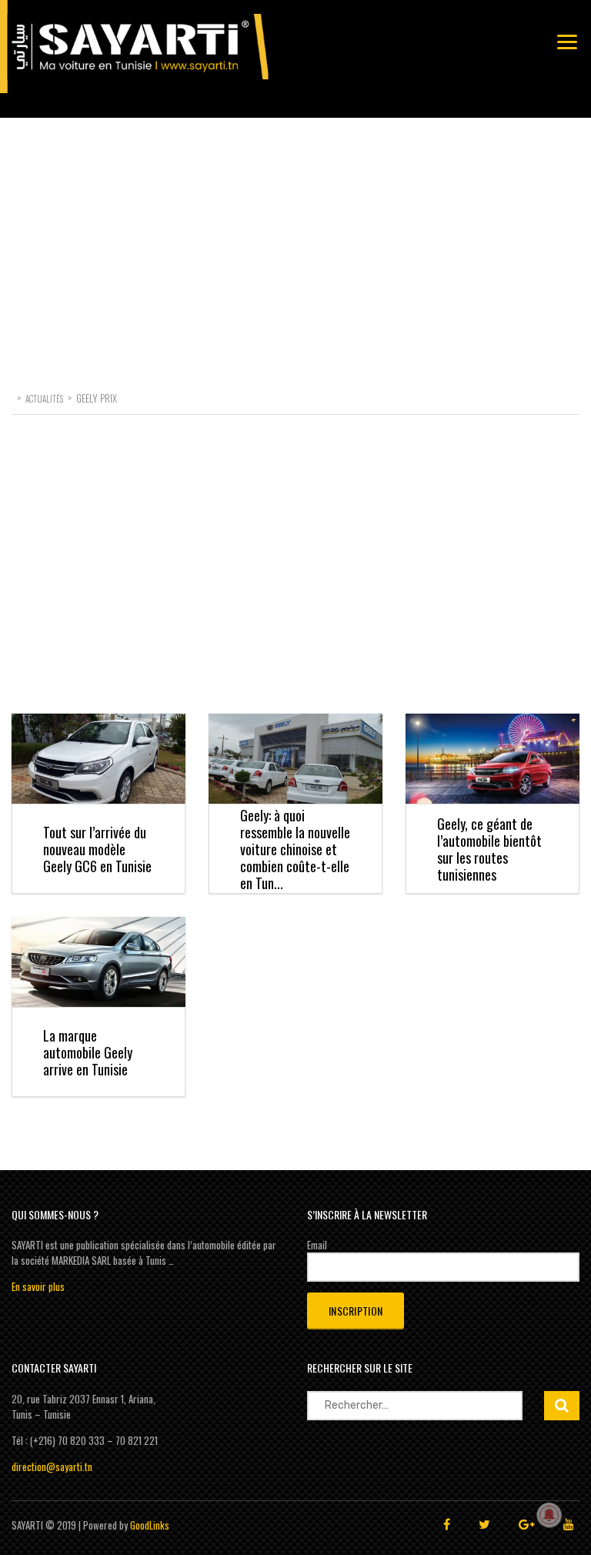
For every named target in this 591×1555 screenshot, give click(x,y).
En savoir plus (38, 1286)
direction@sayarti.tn (52, 1466)
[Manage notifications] (549, 1515)
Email (317, 1244)
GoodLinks (149, 1525)
